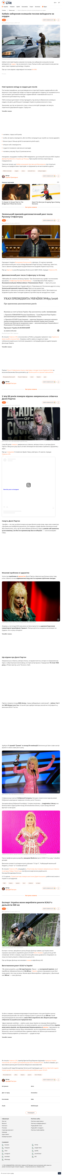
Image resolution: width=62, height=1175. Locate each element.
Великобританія (7, 1074)
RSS (36, 1156)
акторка (38, 883)
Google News (38, 1148)
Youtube (7, 1145)
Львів (3, 1105)
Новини (12, 6)
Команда (4, 1132)
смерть (10, 883)
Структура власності (7, 1130)
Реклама (4, 1128)
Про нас (4, 1121)
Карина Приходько (11, 177)
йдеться (9, 270)
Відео (45, 6)
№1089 (34, 69)
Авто (32, 1086)
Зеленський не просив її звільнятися (41, 372)
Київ (32, 1099)
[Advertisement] (31, 78)
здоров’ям (22, 576)
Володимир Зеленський (23, 262)
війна (16, 1074)
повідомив (10, 452)
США (4, 883)
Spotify (36, 1150)
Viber (6, 1150)
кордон (13, 64)
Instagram (7, 1153)
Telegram (7, 1148)
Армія (18, 6)
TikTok (36, 1145)
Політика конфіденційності (38, 1123)
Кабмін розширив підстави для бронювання (31, 164)
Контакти (4, 1125)
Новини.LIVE (53, 270)
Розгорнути (31, 1112)
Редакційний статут (36, 1125)
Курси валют (5, 1134)
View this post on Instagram (11, 489)
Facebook (7, 1156)
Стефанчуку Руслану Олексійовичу (20, 281)
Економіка (25, 6)
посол (23, 171)
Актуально (5, 1086)
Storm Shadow (38, 953)
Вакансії (4, 1123)
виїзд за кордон (42, 171)
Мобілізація (34, 1105)
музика (17, 883)
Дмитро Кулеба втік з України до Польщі (15, 159)
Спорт (31, 6)
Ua (55, 2)
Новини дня (12, 10)
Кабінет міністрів (7, 171)
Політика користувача (37, 1121)
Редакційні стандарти (37, 1128)
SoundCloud (38, 1153)
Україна (5, 6)
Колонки (37, 6)
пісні (24, 883)
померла (14, 444)
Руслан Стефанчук (22, 377)
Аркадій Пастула (10, 383)
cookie (12, 1173)
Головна (4, 10)
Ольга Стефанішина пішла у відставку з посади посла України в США (30, 370)
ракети (45, 1027)
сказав (29, 960)
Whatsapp (7, 1159)
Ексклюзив (5, 1099)
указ (45, 377)
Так (59, 1173)
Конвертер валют (7, 1136)
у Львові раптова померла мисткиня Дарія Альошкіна (28, 876)
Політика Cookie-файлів (37, 1130)
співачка (31, 883)
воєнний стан (31, 171)
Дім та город (6, 1092)
